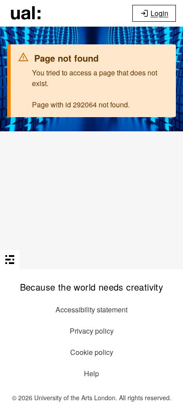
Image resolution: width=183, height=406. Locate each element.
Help (91, 373)
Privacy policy (92, 331)
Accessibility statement (91, 309)
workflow (26, 13)
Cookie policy (91, 352)
